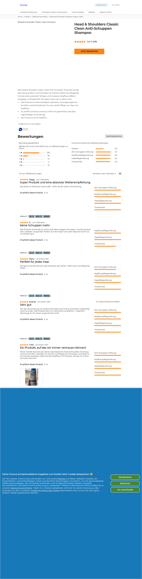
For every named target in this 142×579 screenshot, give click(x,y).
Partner (61, 478)
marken (27, 17)
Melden (46, 216)
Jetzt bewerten (89, 51)
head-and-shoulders (40, 17)
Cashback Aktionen (28, 12)
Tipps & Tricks (106, 12)
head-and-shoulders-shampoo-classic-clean (66, 17)
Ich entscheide (125, 489)
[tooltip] (24, 129)
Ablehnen (125, 483)
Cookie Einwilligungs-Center (45, 490)
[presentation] (31, 377)
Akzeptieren (125, 477)
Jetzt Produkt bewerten (115, 136)
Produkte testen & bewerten (54, 12)
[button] (101, 5)
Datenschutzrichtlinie (21, 488)
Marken (91, 12)
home (20, 17)
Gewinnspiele (78, 12)
